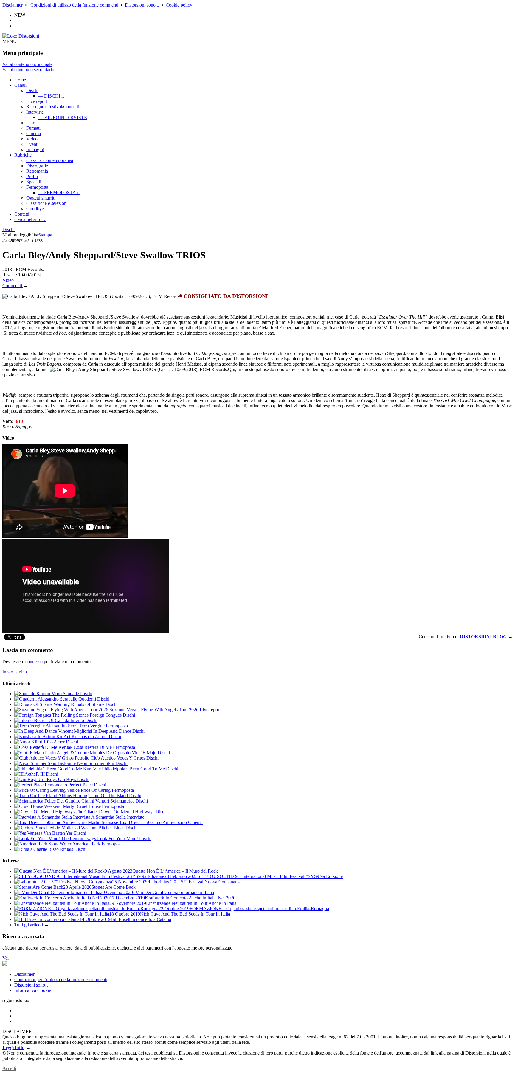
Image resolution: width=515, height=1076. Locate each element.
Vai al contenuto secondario (28, 69)
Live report (36, 101)
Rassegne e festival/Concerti (52, 106)
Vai (5, 958)
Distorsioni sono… (32, 984)
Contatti (21, 214)
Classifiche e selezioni (47, 203)
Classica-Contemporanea (49, 160)
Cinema (33, 133)
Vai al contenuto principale (27, 64)
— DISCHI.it (51, 95)
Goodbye (35, 208)
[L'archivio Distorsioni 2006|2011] (4, 964)
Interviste (35, 112)
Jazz (39, 240)
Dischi (32, 90)
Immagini (35, 149)
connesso (34, 661)
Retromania (37, 171)
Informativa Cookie (32, 990)
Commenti (12, 285)
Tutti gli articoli (28, 924)
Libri (30, 122)
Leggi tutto (13, 1047)
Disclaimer (12, 4)
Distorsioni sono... (142, 4)
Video (32, 138)
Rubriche (23, 154)
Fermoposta (37, 187)
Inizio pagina (14, 671)
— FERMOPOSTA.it (59, 192)
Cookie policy (179, 4)
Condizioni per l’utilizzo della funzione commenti (60, 979)
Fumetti (33, 128)
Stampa (45, 234)
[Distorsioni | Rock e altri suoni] (20, 35)
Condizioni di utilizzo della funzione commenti (74, 4)
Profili (32, 176)
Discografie (37, 165)
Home (20, 79)
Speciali (33, 181)
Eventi (32, 144)
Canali (20, 85)
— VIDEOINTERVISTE (62, 117)
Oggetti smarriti (40, 197)
